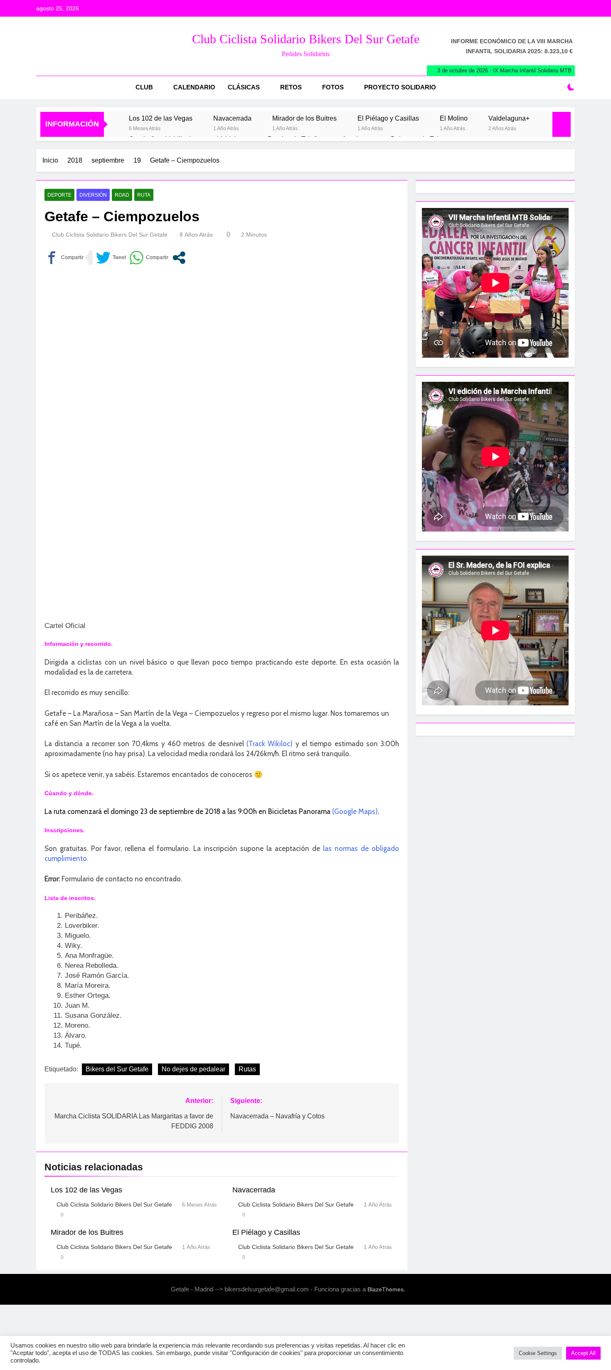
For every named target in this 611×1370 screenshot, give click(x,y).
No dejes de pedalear (193, 1069)
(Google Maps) (355, 811)
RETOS (291, 87)
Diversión (93, 195)
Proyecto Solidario (400, 87)
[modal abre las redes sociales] (179, 257)
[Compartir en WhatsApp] (148, 257)
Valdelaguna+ (509, 118)
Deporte (59, 195)
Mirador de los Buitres (304, 118)
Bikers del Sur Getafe (117, 1069)
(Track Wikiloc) (269, 743)
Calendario (194, 87)
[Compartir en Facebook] (64, 257)
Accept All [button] (583, 1353)
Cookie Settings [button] (538, 1353)
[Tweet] (111, 257)
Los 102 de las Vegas (160, 118)
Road (122, 195)
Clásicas (244, 87)
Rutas (247, 1069)
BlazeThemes (385, 1289)
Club (144, 87)
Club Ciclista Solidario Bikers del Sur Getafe (305, 39)
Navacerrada (232, 118)
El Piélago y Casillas (388, 118)
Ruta (143, 195)
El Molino (454, 118)
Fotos (333, 87)
